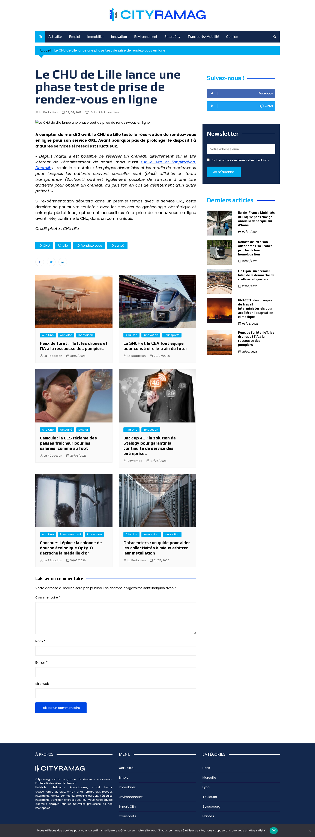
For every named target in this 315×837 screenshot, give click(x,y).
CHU (46, 245)
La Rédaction (48, 112)
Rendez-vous (91, 245)
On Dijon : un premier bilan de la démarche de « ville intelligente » (256, 275)
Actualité (55, 37)
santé (119, 245)
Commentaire (47, 597)
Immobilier (95, 37)
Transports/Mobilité (203, 37)
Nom (40, 641)
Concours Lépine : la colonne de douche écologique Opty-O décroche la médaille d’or (71, 547)
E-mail (41, 662)
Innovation (119, 37)
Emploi (74, 37)
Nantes (208, 816)
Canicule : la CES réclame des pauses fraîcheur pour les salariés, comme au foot (68, 443)
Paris (206, 768)
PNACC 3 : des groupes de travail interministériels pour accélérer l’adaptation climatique (255, 308)
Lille (65, 245)
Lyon (206, 787)
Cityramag (135, 461)
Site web (42, 683)
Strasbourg (211, 806)
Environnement (145, 37)
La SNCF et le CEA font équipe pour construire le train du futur (155, 346)
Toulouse (209, 796)
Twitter (51, 262)
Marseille (209, 777)
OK (274, 830)
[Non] (310, 830)
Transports (171, 335)
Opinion (232, 37)
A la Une (48, 335)
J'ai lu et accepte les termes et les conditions (240, 160)
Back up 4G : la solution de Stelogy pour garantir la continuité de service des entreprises (149, 445)
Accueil (45, 50)
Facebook (39, 262)
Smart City (172, 37)
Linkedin (62, 262)
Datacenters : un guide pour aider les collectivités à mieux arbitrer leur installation (156, 547)
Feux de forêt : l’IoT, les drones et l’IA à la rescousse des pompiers (74, 346)
